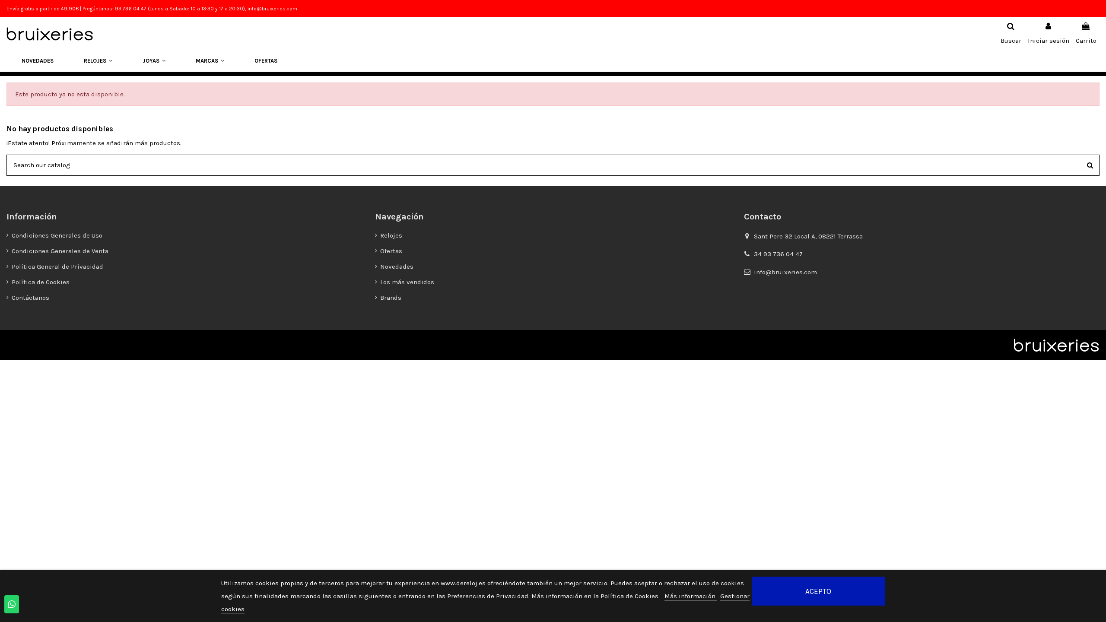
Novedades (396, 266)
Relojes (391, 235)
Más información (690, 596)
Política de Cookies (41, 282)
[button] (98, 61)
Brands (390, 297)
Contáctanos (30, 297)
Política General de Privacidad (57, 266)
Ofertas (391, 251)
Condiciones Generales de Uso (57, 235)
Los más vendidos (407, 282)
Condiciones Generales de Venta (60, 251)
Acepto (818, 591)
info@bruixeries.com (785, 272)
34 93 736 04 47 (778, 254)
